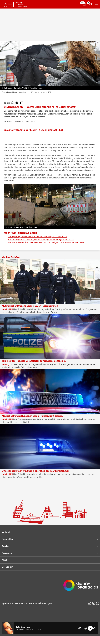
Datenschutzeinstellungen (40, 603)
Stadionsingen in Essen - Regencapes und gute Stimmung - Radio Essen (41, 239)
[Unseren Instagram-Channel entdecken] (97, 603)
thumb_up (94, 628)
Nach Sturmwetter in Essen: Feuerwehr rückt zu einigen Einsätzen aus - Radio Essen (46, 242)
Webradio (6, 532)
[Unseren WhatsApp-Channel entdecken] (89, 603)
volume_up (79, 628)
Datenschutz (19, 603)
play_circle (90, 628)
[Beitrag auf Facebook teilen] (16, 103)
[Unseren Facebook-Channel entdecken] (93, 603)
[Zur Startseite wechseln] (8, 4)
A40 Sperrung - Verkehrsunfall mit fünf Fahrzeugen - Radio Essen (37, 236)
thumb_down (85, 628)
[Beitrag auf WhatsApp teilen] (12, 103)
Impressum (6, 603)
